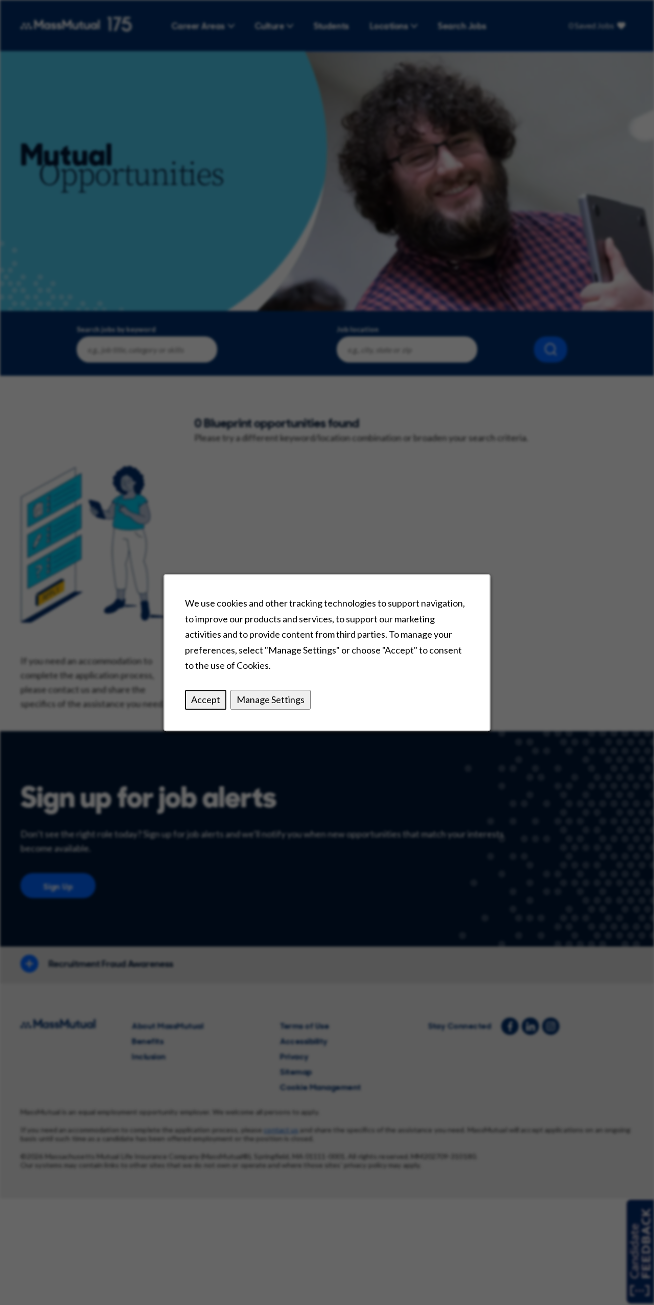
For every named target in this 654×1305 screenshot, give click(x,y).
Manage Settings (271, 699)
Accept (205, 699)
